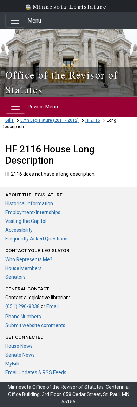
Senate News (20, 355)
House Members (23, 268)
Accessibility (19, 230)
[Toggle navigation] (15, 21)
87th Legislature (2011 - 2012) (49, 120)
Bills (9, 120)
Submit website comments (35, 325)
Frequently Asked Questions (36, 239)
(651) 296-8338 (22, 306)
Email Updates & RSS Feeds (35, 372)
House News (19, 346)
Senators (15, 277)
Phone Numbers (23, 316)
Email (52, 306)
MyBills (13, 364)
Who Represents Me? (28, 259)
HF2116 (92, 120)
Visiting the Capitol (25, 221)
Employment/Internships (32, 212)
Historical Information (29, 203)
